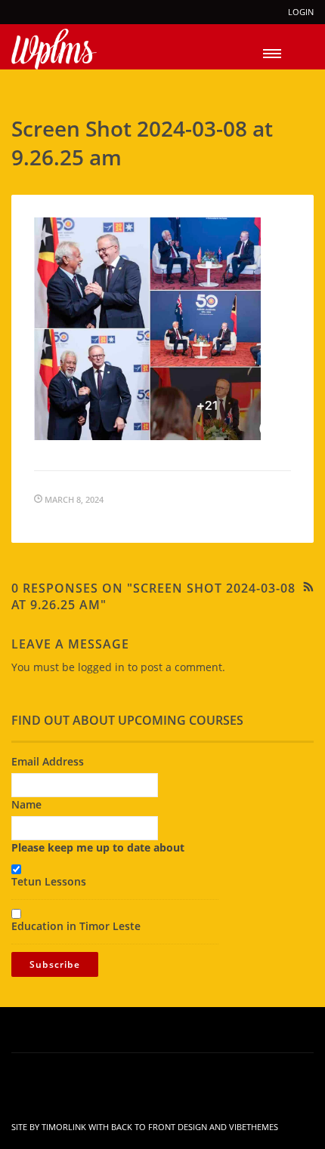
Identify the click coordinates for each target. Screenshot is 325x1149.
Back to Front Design (159, 1126)
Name (26, 804)
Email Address (47, 761)
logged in (101, 667)
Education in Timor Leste (76, 926)
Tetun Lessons (48, 881)
